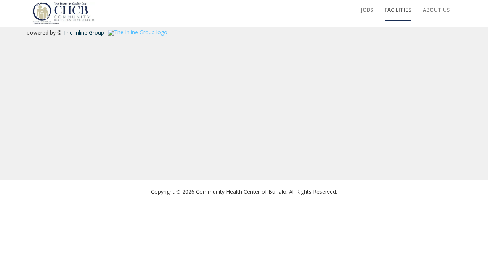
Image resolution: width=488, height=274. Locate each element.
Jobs (367, 9)
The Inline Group (83, 32)
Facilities (398, 9)
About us (436, 9)
